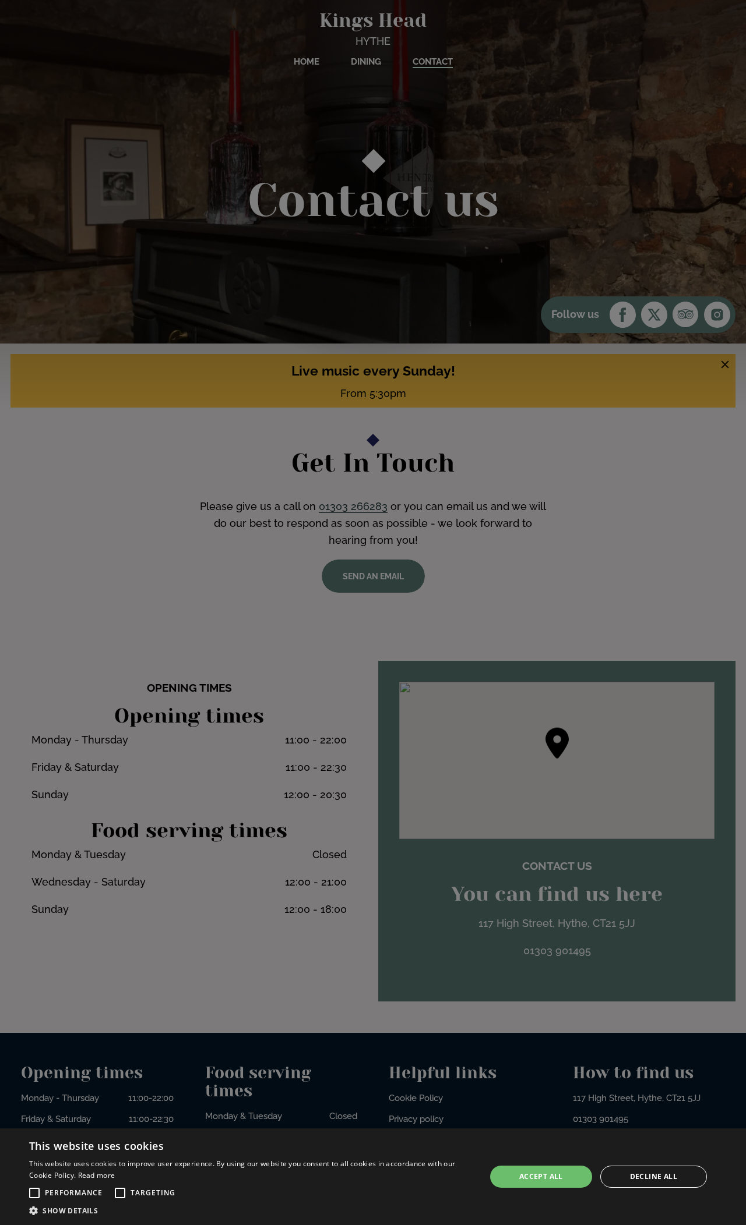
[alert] (373, 1176)
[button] (34, 1193)
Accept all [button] (541, 1176)
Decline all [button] (653, 1176)
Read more (96, 1175)
